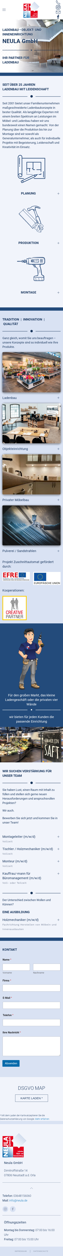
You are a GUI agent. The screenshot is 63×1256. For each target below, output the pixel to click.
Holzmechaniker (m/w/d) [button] (29, 924)
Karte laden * (32, 1098)
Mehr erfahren (42, 1119)
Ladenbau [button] (9, 398)
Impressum (21, 1251)
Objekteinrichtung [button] (15, 449)
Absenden (11, 1063)
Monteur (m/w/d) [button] (14, 863)
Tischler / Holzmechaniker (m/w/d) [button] (27, 851)
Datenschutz (40, 1251)
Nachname (38, 972)
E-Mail (7, 997)
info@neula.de (18, 1200)
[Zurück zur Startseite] (31, 9)
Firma (7, 980)
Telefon (8, 1015)
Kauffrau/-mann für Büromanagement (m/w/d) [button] (21, 878)
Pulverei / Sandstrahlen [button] (19, 551)
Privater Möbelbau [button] (15, 500)
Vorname (7, 972)
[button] (4, 9)
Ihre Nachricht (12, 1032)
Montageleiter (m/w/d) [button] (18, 839)
